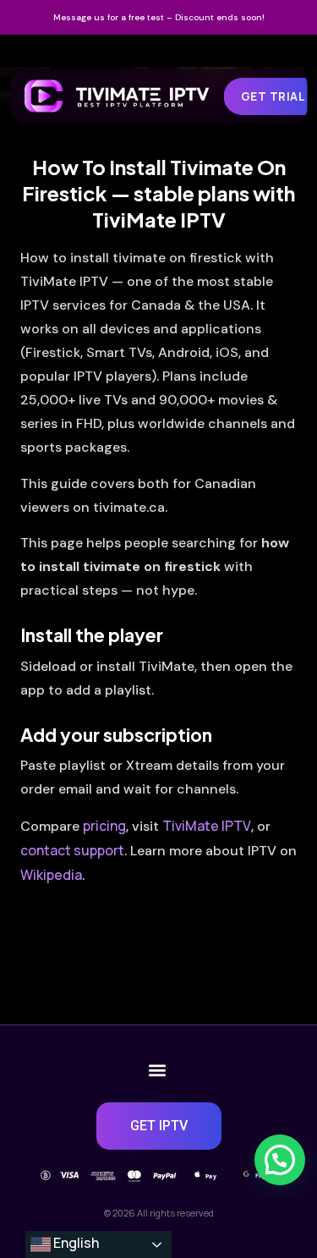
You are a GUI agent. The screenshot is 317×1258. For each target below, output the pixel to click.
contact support (72, 850)
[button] (157, 1070)
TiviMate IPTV (206, 825)
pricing (104, 825)
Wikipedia (51, 874)
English (75, 1242)
